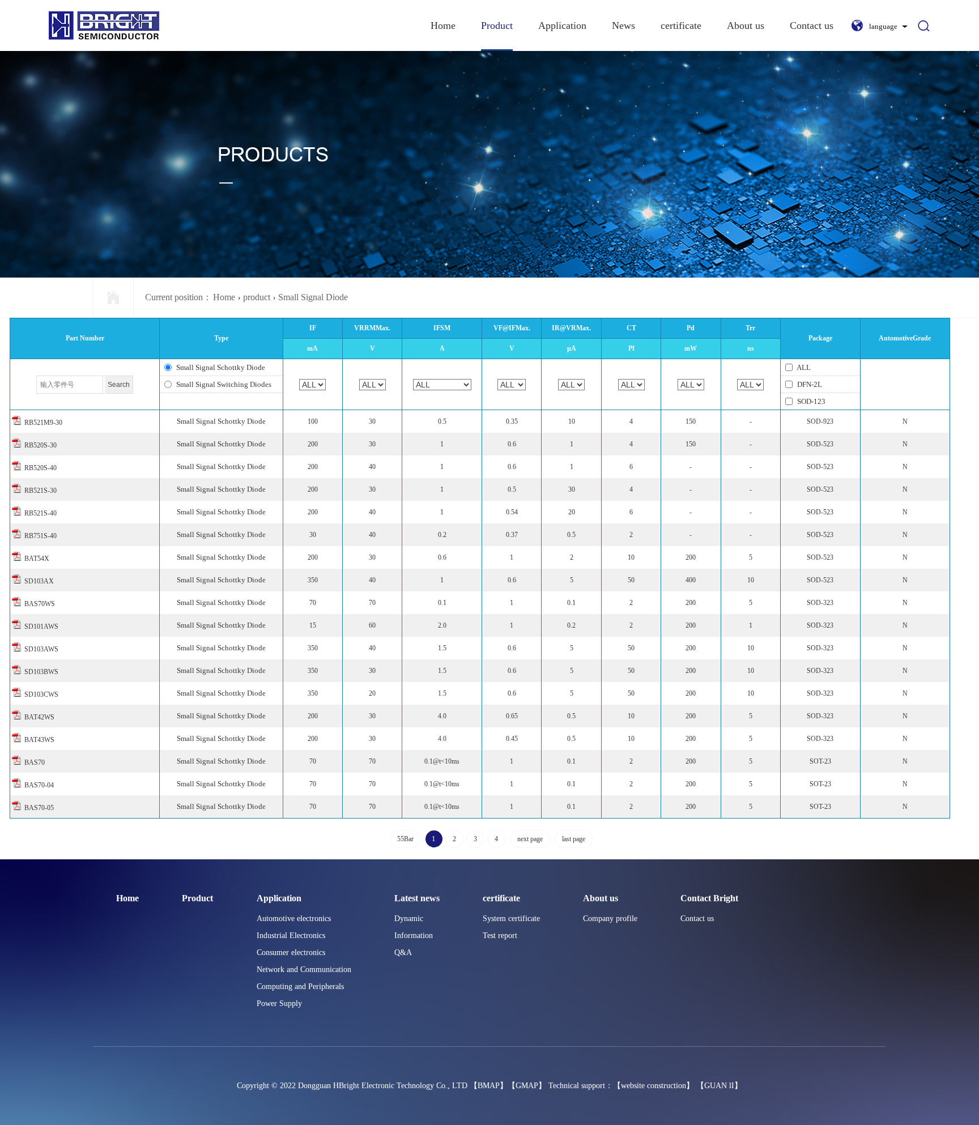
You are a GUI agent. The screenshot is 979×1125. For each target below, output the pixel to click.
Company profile (610, 918)
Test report (500, 935)
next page (530, 839)
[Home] (113, 297)
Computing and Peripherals (300, 986)
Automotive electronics (294, 918)
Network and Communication (304, 969)
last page (573, 839)
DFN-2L (808, 384)
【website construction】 (653, 1085)
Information (413, 935)
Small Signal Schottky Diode (219, 367)
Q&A (403, 952)
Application (562, 25)
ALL (803, 367)
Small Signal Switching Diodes (222, 384)
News (623, 25)
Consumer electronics (291, 952)
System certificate (511, 918)
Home (443, 25)
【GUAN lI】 (719, 1085)
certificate (681, 25)
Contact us (811, 25)
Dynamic (408, 918)
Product (497, 25)
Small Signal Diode (313, 297)
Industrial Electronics (291, 935)
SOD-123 (810, 401)
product (256, 297)
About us (745, 25)
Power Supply (279, 1003)
